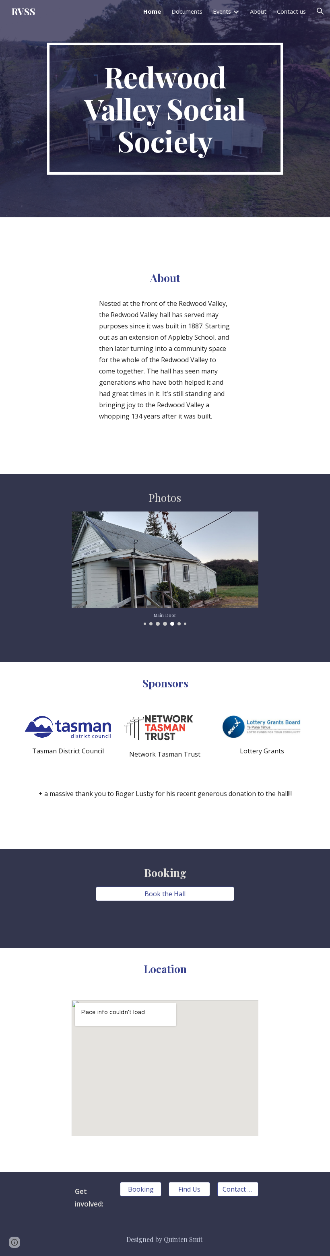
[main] (165, 109)
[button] (320, 11)
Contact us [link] (291, 11)
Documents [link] (186, 11)
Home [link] (152, 11)
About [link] (258, 11)
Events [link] (222, 11)
